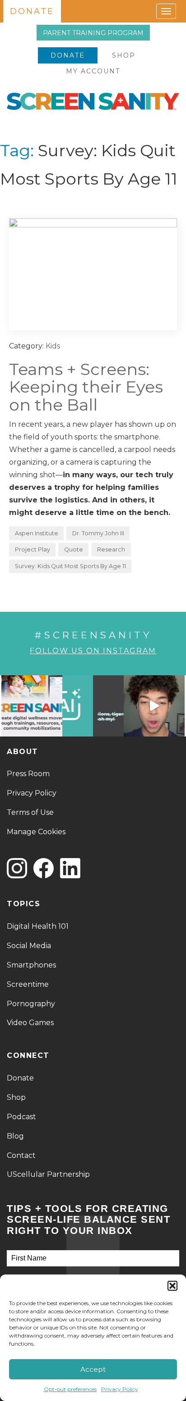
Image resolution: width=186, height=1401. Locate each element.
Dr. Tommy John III (98, 533)
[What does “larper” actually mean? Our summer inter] (154, 705)
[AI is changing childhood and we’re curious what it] (92, 705)
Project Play (32, 549)
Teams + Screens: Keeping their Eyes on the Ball (86, 387)
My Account (93, 71)
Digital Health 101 (38, 926)
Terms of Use (30, 812)
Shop (123, 55)
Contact (21, 1155)
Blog (15, 1136)
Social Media (29, 945)
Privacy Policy (119, 1389)
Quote (73, 549)
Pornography (31, 1003)
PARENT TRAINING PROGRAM (93, 33)
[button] (172, 1285)
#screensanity (93, 635)
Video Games (30, 1022)
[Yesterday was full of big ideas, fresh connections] (31, 705)
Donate (68, 55)
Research (111, 549)
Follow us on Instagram (93, 650)
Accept (93, 1369)
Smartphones (31, 965)
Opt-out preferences (70, 1389)
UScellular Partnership (48, 1174)
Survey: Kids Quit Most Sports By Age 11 (70, 566)
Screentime (28, 984)
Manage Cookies (36, 831)
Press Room (28, 773)
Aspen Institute (36, 533)
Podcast (21, 1116)
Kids (53, 346)
